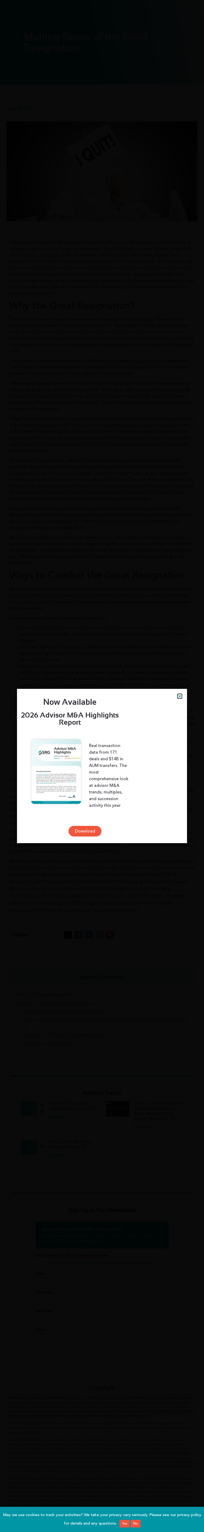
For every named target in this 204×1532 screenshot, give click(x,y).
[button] (180, 696)
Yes (124, 1523)
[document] (102, 766)
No (135, 1523)
